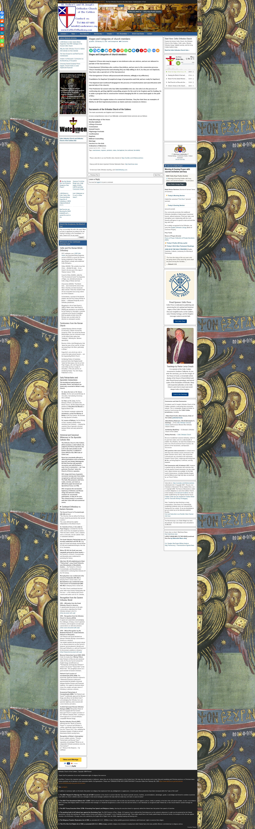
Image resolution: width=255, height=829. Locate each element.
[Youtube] (145, 50)
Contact (149, 34)
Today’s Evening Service (176, 205)
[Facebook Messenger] (133, 50)
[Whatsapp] (126, 50)
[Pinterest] (118, 50)
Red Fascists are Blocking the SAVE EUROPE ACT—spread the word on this (65, 213)
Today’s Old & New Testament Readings (180, 246)
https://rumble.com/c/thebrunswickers (132, 158)
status (114, 150)
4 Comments (124, 41)
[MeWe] (102, 50)
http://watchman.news (131, 164)
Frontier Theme (192, 827)
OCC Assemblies (122, 34)
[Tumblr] (137, 50)
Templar (109, 34)
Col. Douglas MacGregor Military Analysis (177, 543)
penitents (109, 150)
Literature (63, 34)
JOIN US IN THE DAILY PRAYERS (176, 249)
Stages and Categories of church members (109, 39)
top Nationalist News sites (178, 538)
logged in (99, 182)
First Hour (181, 199)
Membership (98, 34)
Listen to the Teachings (180, 394)
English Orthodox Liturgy (178, 227)
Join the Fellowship (180, 159)
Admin (92, 41)
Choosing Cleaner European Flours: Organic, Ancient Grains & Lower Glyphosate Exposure (70, 65)
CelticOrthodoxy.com (121, 170)
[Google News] (154, 50)
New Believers (84, 34)
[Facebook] (95, 50)
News (73, 34)
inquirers (103, 150)
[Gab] (91, 50)
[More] (157, 50)
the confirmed (129, 150)
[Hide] (1, 49)
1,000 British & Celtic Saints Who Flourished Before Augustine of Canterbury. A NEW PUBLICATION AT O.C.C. (65, 199)
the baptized (120, 150)
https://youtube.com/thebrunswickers (183, 483)
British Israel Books (138, 34)
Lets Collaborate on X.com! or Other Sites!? (78, 195)
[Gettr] (141, 50)
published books (177, 417)
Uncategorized (114, 41)
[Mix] (122, 50)
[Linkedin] (114, 50)
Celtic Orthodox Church (184, 434)
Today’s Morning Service (176, 195)
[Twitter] (106, 50)
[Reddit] (110, 50)
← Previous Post (94, 175)
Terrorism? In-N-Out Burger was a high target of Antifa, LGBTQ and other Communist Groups (78, 185)
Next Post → (158, 175)
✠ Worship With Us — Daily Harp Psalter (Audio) (144, 11)
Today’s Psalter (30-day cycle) (176, 243)
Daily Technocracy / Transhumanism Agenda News (179, 545)
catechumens (96, 150)
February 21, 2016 (102, 41)
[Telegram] (98, 50)
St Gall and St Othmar (182, 492)
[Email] (129, 50)
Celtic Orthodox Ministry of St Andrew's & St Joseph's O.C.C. (81, 1)
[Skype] (149, 50)
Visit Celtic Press (180, 321)
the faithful (137, 150)
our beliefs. (64, 787)
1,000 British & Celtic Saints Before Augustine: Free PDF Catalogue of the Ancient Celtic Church (71, 44)
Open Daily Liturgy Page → (176, 184)
